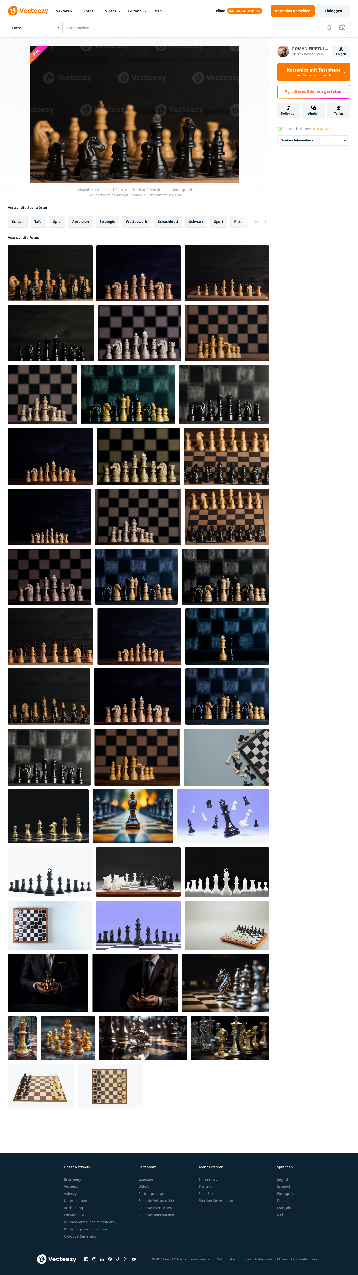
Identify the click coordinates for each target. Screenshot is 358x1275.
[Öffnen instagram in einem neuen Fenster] (94, 1259)
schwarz (196, 221)
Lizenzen (146, 1179)
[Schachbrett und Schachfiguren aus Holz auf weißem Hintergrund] (41, 1086)
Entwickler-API (76, 1215)
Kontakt (205, 1186)
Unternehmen (75, 1200)
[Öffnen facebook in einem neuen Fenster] (86, 1259)
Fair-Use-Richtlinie (304, 1259)
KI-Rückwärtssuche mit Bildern (89, 1222)
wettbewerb (136, 221)
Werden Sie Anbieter (216, 1200)
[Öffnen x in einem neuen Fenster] (126, 1259)
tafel (38, 221)
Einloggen (333, 10)
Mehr (158, 11)
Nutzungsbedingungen (234, 1259)
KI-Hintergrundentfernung (86, 1229)
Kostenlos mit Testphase (314, 72)
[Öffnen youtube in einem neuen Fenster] (134, 1259)
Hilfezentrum (210, 1179)
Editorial (135, 11)
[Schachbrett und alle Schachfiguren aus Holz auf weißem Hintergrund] (110, 1086)
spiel (57, 221)
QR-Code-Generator (80, 1236)
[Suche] (329, 27)
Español (283, 1186)
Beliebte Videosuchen (156, 1215)
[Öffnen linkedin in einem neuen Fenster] (102, 1259)
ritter (239, 221)
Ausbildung (73, 1207)
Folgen (341, 54)
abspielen (80, 221)
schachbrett (168, 221)
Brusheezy (72, 1179)
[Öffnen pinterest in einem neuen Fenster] (110, 1259)
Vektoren (64, 11)
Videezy (70, 1193)
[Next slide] (261, 222)
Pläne (220, 10)
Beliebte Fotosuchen (155, 1207)
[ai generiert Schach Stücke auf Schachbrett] (22, 1038)
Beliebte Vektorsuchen (157, 1200)
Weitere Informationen (298, 140)
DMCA (144, 1186)
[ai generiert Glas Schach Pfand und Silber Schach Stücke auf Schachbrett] (143, 1038)
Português (285, 1193)
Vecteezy (71, 1186)
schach (18, 221)
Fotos (88, 11)
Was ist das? (321, 129)
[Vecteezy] (28, 11)
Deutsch (284, 1200)
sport (218, 221)
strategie (107, 221)
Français (284, 1207)
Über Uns (207, 1193)
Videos (110, 11)
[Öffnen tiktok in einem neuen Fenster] (118, 1259)
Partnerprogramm (154, 1193)
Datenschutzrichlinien (271, 1259)
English (283, 1179)
